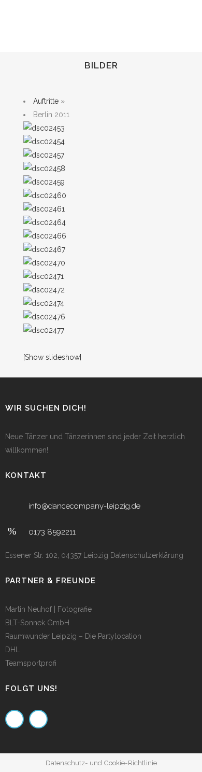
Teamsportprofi (30, 663)
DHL (12, 649)
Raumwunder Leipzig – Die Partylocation (73, 636)
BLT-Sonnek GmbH (37, 623)
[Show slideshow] (52, 357)
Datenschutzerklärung (146, 555)
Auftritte (46, 101)
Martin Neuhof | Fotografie (48, 609)
